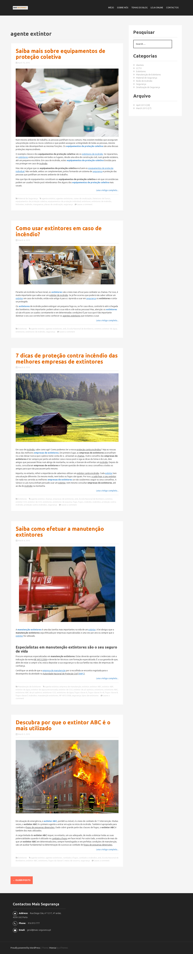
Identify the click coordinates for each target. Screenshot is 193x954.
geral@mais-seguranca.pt (39, 930)
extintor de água (109, 329)
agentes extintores (64, 198)
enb (64, 329)
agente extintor (48, 198)
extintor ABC (95, 686)
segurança (68, 204)
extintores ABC (111, 690)
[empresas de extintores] (67, 407)
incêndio (28, 204)
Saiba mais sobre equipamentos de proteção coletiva (60, 54)
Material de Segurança (28, 198)
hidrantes (20, 204)
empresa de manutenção (70, 686)
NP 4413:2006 (65, 695)
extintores (86, 201)
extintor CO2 (21, 502)
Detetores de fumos (101, 198)
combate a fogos (70, 858)
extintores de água (65, 692)
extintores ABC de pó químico (29, 692)
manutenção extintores (48, 695)
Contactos (172, 7)
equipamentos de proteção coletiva (31, 201)
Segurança (141, 84)
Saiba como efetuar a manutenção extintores (60, 532)
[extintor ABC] (67, 776)
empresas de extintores (46, 453)
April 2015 (141, 105)
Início (111, 7)
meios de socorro (72, 860)
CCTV (139, 68)
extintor (98, 329)
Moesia (52, 948)
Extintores (22, 329)
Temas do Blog (139, 7)
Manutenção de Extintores (29, 686)
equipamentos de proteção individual (64, 201)
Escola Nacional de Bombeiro (91, 499)
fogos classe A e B (96, 692)
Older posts (21, 880)
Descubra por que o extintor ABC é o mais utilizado (63, 725)
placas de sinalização (53, 204)
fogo (75, 502)
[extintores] (67, 265)
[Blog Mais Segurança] (20, 7)
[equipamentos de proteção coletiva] (67, 103)
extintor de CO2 (35, 502)
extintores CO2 (49, 692)
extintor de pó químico (84, 690)
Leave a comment (84, 204)
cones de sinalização (83, 198)
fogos (80, 502)
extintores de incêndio (101, 201)
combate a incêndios (88, 858)
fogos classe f (22, 695)
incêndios (97, 502)
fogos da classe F (55, 860)
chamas (49, 499)
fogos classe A (80, 692)
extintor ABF (107, 686)
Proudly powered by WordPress (25, 948)
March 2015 (141, 108)
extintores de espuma (62, 502)
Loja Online (157, 7)
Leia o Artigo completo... (107, 190)
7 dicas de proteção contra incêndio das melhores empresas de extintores (67, 358)
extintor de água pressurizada (44, 690)
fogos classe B (111, 692)
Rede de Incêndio (144, 81)
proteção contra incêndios (35, 505)
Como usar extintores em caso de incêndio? (59, 231)
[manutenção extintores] (67, 584)
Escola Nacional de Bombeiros (80, 329)
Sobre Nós (122, 7)
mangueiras (38, 204)
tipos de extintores (90, 695)
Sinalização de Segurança (148, 87)
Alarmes (140, 65)
